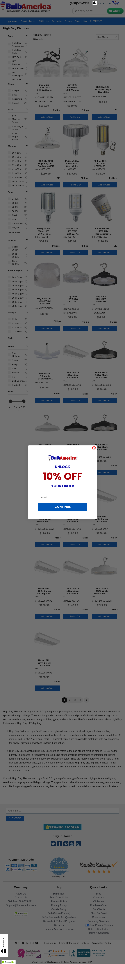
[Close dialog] (94, 448)
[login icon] (95, 3)
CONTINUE (63, 507)
